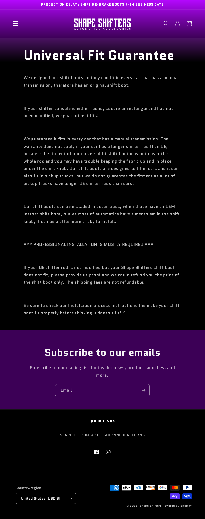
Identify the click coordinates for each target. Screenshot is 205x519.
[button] (16, 23)
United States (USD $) (40, 498)
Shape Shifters (151, 506)
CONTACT (89, 435)
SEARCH (68, 435)
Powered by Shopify (177, 506)
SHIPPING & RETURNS (124, 435)
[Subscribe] (144, 390)
